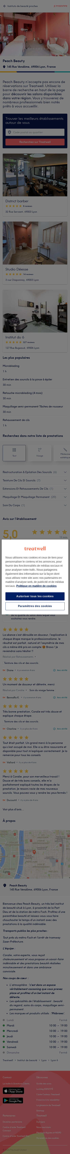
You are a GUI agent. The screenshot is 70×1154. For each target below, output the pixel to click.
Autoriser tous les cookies (35, 596)
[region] (35, 577)
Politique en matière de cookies (36, 586)
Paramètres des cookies (35, 606)
